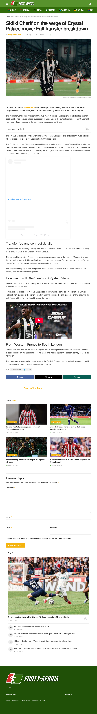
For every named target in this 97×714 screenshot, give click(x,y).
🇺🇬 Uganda (79, 10)
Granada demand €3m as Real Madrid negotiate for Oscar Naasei (70, 460)
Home (8, 17)
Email (9, 528)
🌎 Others (27, 370)
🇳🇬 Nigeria (50, 10)
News (42, 34)
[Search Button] (90, 3)
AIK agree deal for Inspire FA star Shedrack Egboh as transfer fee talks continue (43, 641)
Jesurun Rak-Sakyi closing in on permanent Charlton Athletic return (23, 428)
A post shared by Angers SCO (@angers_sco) (38, 235)
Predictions (26, 701)
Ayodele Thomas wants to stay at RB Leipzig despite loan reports (67, 428)
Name (9, 517)
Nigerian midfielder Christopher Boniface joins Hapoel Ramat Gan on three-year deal (44, 633)
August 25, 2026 (12, 432)
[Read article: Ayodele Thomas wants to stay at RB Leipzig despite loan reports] (70, 414)
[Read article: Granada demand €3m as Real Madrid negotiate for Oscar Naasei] (70, 447)
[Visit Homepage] (48, 3)
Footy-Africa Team (14, 34)
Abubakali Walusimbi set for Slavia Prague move (31, 626)
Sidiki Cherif (29, 107)
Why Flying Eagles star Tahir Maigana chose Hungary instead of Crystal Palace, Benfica (45, 648)
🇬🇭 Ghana (12, 10)
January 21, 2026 (31, 34)
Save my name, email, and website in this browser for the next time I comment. (39, 538)
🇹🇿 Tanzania (64, 10)
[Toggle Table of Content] (86, 129)
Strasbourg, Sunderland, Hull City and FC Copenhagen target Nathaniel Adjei (38, 617)
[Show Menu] (7, 3)
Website (53, 528)
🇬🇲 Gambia (24, 10)
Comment (10, 487)
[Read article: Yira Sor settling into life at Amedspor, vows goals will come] (26, 447)
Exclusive (12, 422)
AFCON (42, 701)
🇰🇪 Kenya (37, 10)
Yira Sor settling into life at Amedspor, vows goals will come (25, 460)
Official (35, 701)
